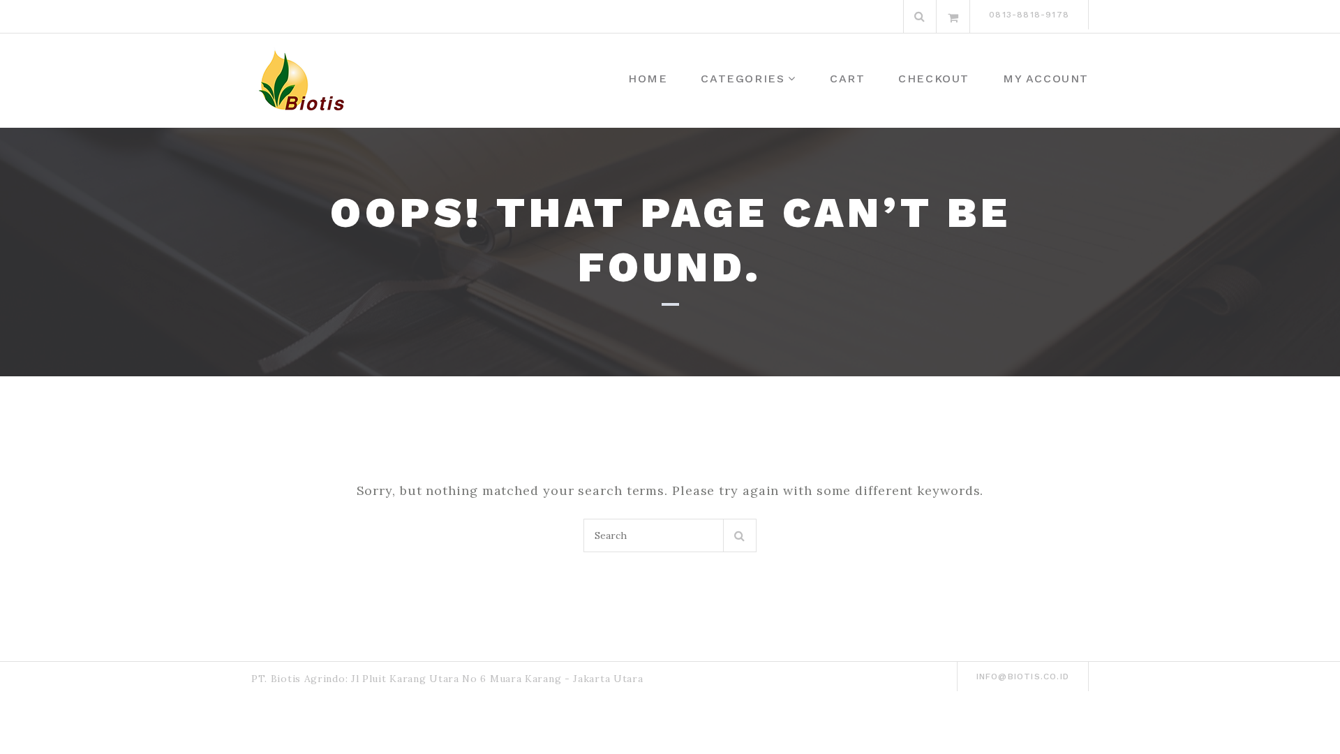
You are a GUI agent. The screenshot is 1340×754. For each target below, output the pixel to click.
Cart (847, 78)
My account (1046, 78)
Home (647, 78)
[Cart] (953, 17)
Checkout (933, 78)
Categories (742, 78)
